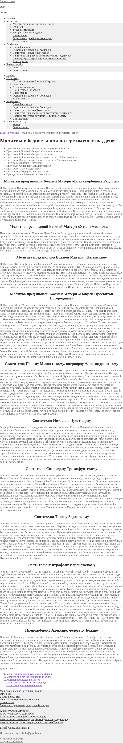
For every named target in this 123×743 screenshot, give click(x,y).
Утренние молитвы (23, 29)
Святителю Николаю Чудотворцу (31, 52)
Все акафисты (20, 61)
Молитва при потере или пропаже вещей (28, 676)
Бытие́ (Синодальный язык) (15, 727)
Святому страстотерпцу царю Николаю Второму (39, 58)
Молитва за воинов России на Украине (34, 24)
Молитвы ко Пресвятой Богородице (26, 682)
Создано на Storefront (11, 741)
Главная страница (9, 132)
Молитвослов (7, 1)
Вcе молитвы (20, 41)
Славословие (20, 35)
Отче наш (18, 26)
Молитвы (11, 21)
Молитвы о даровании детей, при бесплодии (24, 705)
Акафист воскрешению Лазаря (23, 679)
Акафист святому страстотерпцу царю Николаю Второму (31, 722)
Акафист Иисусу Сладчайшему (17, 713)
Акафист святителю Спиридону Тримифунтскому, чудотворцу (34, 719)
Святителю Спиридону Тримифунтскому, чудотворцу (42, 55)
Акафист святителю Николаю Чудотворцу (23, 716)
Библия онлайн (14, 64)
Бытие (16, 67)
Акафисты (12, 44)
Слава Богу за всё (22, 47)
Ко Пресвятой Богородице (27, 32)
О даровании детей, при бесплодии (32, 38)
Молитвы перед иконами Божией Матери (29, 674)
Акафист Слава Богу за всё (14, 710)
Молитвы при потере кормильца (24, 685)
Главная (10, 18)
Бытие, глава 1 (21, 70)
